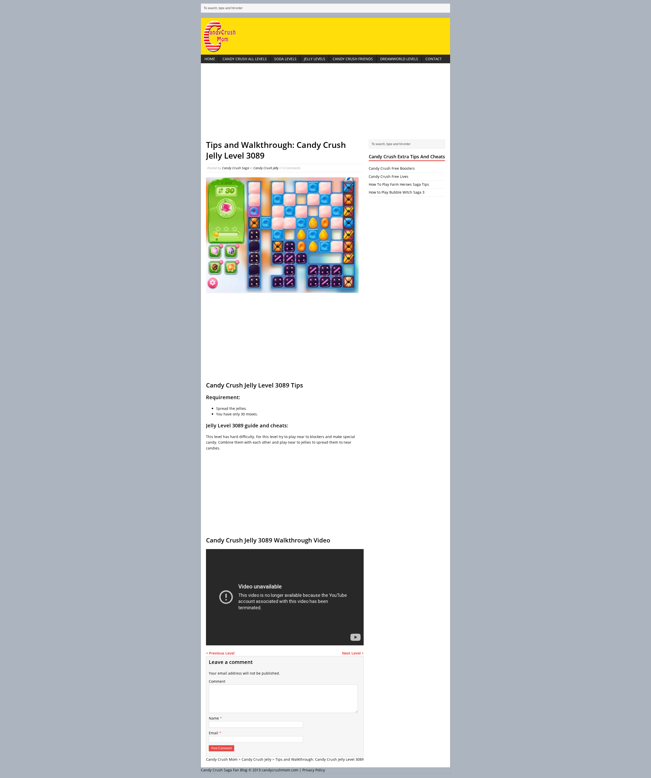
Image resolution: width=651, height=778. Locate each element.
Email (214, 732)
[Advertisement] (325, 103)
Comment (217, 681)
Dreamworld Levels (399, 58)
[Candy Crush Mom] (325, 36)
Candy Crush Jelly (265, 168)
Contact (433, 58)
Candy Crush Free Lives (388, 176)
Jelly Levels (314, 58)
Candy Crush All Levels (245, 58)
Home (209, 58)
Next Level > (353, 653)
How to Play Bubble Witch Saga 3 (396, 192)
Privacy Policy (313, 770)
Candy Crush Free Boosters (392, 168)
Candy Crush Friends (353, 58)
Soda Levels (285, 58)
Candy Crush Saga (235, 168)
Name (214, 718)
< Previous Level (220, 653)
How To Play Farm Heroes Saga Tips (399, 184)
